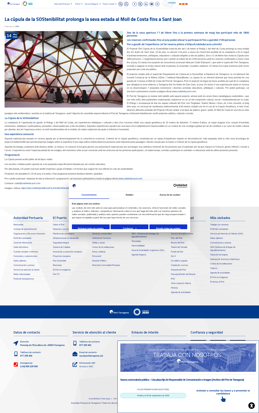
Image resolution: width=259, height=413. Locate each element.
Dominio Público (99, 261)
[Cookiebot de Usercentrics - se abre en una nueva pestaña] (175, 186)
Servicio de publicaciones (182, 233)
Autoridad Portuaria (62, 3)
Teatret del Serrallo (179, 247)
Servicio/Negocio (91, 3)
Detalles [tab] (129, 195)
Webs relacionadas (21, 274)
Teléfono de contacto (30, 352)
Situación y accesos (62, 229)
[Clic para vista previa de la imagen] (64, 69)
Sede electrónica (20, 247)
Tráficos (213, 268)
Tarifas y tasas (98, 242)
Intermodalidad (138, 245)
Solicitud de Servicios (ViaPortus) (225, 259)
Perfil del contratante (22, 238)
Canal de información (22, 242)
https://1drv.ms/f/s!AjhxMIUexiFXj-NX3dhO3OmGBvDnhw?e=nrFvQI (53, 188)
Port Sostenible (59, 261)
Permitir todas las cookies (168, 228)
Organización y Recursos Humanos (29, 233)
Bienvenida (18, 224)
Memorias (57, 265)
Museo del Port (177, 242)
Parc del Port (176, 238)
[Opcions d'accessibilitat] (251, 405)
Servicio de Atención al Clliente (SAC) (226, 233)
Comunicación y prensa (23, 265)
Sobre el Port (58, 224)
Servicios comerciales (102, 233)
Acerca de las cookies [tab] (170, 195)
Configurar (128, 228)
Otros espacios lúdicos (181, 283)
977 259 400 (26, 356)
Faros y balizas (99, 251)
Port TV (56, 274)
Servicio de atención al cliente (26, 270)
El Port (77, 3)
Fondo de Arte (177, 251)
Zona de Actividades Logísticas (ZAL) (148, 250)
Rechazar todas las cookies (91, 228)
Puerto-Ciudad (108, 3)
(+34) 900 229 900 (29, 366)
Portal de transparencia (23, 279)
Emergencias (26, 362)
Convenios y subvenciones (25, 256)
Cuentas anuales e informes (25, 251)
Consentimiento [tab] (89, 195)
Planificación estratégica (63, 233)
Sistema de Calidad (61, 247)
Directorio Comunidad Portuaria (106, 265)
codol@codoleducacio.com (27, 183)
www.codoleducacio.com (130, 178)
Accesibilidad (94, 399)
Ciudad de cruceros (179, 265)
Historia (174, 288)
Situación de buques (219, 254)
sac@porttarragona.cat (91, 356)
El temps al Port (217, 282)
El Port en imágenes (62, 270)
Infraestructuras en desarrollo (66, 238)
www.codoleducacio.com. (184, 91)
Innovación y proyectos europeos (67, 251)
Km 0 (173, 256)
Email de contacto (88, 352)
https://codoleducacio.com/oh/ (204, 44)
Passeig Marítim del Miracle (183, 274)
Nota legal (105, 399)
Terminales (136, 241)
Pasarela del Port (178, 270)
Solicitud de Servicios (101, 238)
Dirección (24, 341)
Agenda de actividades (181, 292)
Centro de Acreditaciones (103, 247)
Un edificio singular (179, 261)
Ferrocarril (96, 256)
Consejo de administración (25, 229)
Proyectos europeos (62, 256)
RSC (173, 279)
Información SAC (87, 362)
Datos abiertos (19, 261)
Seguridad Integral (61, 242)
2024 (17, 26)
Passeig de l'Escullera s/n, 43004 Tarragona (42, 345)
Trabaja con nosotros (219, 224)
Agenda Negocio (139, 254)
